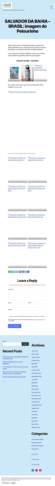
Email (30, 302)
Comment (11, 289)
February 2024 (36, 392)
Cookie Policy (35, 459)
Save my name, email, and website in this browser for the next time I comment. (27, 316)
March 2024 (35, 389)
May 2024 (34, 383)
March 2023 (35, 424)
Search (4, 341)
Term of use (35, 454)
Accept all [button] (13, 482)
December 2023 (36, 395)
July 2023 (34, 411)
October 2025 (36, 360)
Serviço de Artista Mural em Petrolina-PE (14, 377)
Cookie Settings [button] (5, 482)
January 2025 (36, 370)
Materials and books (37, 445)
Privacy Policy (35, 319)
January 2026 (36, 357)
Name (10, 302)
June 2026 (35, 351)
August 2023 (35, 408)
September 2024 (36, 376)
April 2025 (35, 367)
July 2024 (34, 379)
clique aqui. (18, 87)
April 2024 (35, 386)
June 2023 (35, 414)
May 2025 (34, 363)
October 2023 (36, 402)
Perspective (35, 449)
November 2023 (36, 398)
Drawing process (36, 442)
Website (10, 309)
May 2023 (34, 418)
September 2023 (36, 405)
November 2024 (36, 373)
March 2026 (35, 354)
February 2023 (36, 427)
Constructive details (37, 439)
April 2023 (35, 421)
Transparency (36, 464)
